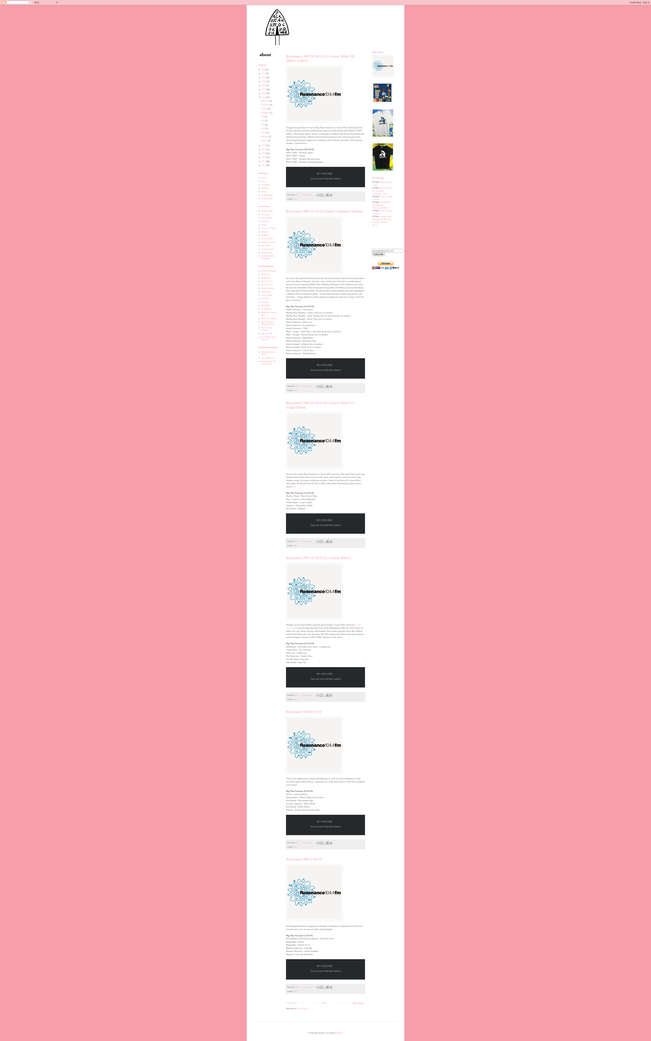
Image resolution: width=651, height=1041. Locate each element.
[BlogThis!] (321, 195)
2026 (264, 69)
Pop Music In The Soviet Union (268, 362)
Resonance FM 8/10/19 (303, 712)
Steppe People (266, 252)
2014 (264, 161)
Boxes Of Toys (267, 281)
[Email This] (318, 195)
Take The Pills (266, 333)
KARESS (265, 235)
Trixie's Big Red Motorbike (267, 257)
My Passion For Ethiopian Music (267, 323)
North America (267, 195)
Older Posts (358, 1003)
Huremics (265, 302)
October (264, 109)
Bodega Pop (266, 278)
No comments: (307, 195)
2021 (264, 89)
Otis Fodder (266, 245)
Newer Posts (292, 1003)
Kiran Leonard (267, 238)
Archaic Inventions (268, 271)
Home (324, 1003)
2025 (264, 73)
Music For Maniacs (269, 318)
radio (295, 199)
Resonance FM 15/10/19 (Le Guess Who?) (318, 558)
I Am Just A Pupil (268, 228)
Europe (264, 191)
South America (267, 198)
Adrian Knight (267, 211)
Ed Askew (265, 214)
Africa (263, 178)
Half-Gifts (265, 221)
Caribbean (265, 188)
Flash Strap (265, 292)
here (294, 486)
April (263, 128)
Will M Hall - (381, 205)
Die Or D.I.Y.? (267, 285)
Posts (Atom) (302, 1008)
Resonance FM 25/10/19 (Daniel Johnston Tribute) (324, 211)
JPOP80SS (265, 305)
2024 (264, 77)
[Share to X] (324, 195)
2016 (264, 153)
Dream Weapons (267, 288)
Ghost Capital (266, 295)
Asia (263, 181)
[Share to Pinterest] (331, 195)
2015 (264, 157)
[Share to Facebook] (327, 195)
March (264, 132)
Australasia (265, 184)
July (263, 116)
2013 (264, 165)
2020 (264, 93)
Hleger (264, 225)
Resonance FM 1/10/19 (303, 859)
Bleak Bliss (265, 274)
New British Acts (268, 358)
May (263, 124)
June (263, 120)
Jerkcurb (264, 232)
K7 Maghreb (266, 309)
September (265, 112)
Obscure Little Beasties (266, 329)
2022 (264, 85)
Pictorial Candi (267, 249)
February (265, 136)
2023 (264, 81)
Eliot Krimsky (266, 218)
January (264, 140)
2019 (264, 97)
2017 (264, 149)
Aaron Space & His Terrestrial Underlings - (382, 191)
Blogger (339, 1033)
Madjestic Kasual (268, 242)
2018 (264, 145)
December (265, 101)
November (265, 105)
